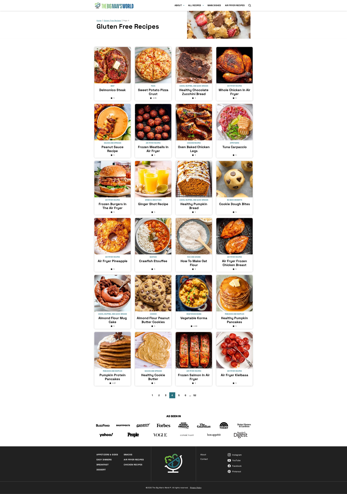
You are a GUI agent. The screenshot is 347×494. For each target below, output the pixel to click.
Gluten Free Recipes (112, 20)
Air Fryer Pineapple (112, 261)
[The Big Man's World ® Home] (114, 5)
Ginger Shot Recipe (153, 204)
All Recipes (194, 5)
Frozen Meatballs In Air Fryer (153, 149)
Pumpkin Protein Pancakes (112, 377)
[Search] (250, 5)
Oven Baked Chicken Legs (194, 149)
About (178, 5)
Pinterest (236, 471)
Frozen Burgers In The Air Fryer (112, 206)
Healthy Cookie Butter (153, 377)
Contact (204, 459)
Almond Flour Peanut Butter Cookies (153, 320)
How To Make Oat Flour (194, 263)
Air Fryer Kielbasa (234, 375)
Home (99, 20)
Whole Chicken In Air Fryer (234, 92)
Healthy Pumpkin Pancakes (234, 320)
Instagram (237, 455)
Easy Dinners (104, 459)
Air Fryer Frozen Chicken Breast (234, 263)
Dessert (101, 469)
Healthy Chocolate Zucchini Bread (193, 92)
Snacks (128, 454)
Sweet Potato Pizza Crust (153, 92)
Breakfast (103, 464)
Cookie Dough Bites (234, 204)
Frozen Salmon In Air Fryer (194, 377)
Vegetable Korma (193, 318)
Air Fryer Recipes (235, 5)
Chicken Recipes (133, 464)
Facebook (237, 466)
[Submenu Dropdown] (183, 5)
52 (195, 396)
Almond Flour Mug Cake (112, 320)
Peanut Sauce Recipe (112, 149)
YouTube (236, 460)
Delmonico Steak (112, 90)
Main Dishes (214, 5)
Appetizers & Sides (107, 454)
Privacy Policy (195, 488)
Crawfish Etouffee (153, 261)
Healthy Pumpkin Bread (193, 206)
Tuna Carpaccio (234, 147)
